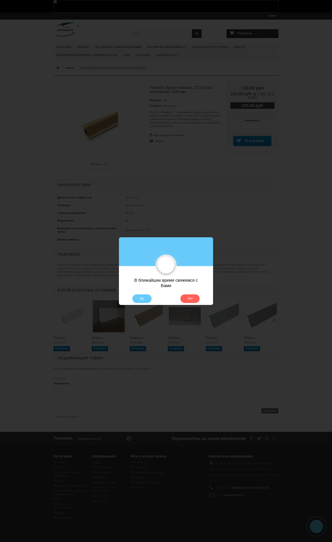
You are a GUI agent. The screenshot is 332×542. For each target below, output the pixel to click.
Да (142, 298)
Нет (190, 298)
